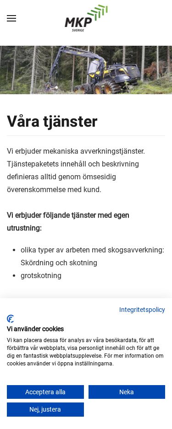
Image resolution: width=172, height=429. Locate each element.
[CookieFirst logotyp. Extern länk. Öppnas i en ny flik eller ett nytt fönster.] (10, 319)
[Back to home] (86, 18)
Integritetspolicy (142, 309)
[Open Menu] (11, 18)
